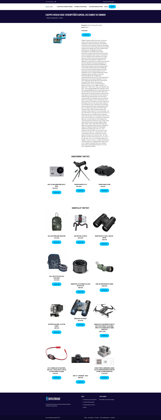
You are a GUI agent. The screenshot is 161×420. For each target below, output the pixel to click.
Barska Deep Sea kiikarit (80, 318)
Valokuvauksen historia (96, 6)
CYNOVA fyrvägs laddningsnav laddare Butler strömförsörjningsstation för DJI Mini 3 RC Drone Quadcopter (104, 369)
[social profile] (55, 2)
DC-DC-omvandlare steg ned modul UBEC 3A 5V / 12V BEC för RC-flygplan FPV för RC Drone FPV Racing (56, 369)
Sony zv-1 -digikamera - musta (80, 375)
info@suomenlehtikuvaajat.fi (108, 1)
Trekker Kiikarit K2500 (104, 184)
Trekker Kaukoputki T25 (80, 184)
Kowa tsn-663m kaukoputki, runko (104, 284)
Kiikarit (61, 18)
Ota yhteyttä (91, 417)
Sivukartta (112, 417)
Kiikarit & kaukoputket (52, 18)
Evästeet (97, 417)
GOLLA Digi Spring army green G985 (56, 236)
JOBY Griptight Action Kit (80, 236)
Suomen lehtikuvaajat (80, 6)
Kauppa (112, 6)
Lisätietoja (86, 34)
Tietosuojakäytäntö (104, 417)
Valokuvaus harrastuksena (65, 6)
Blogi (106, 6)
